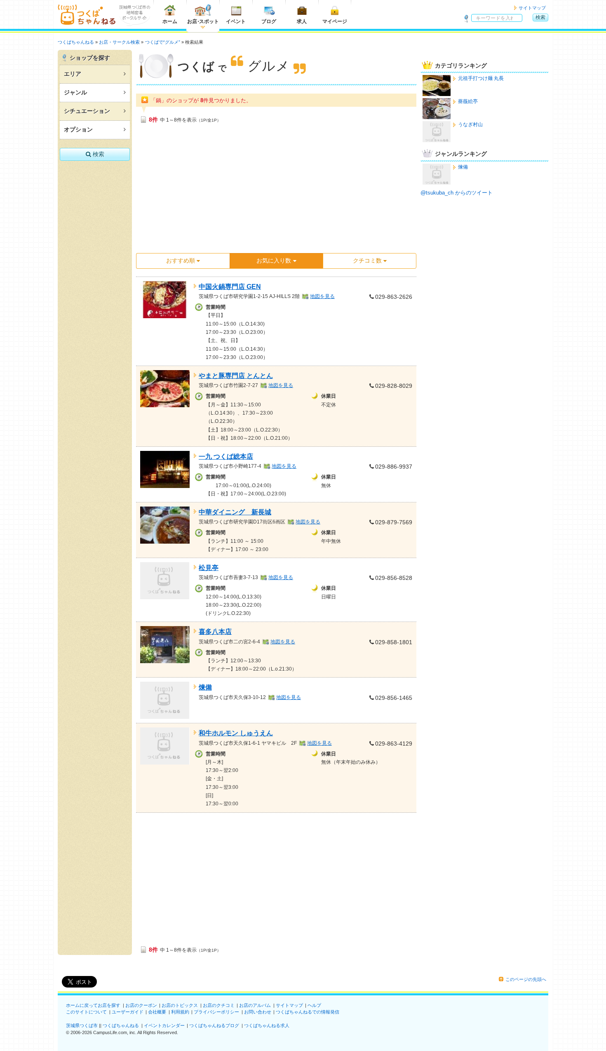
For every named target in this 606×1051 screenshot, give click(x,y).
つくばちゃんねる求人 (266, 1025)
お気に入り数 (273, 260)
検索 (540, 17)
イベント (236, 21)
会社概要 (157, 1011)
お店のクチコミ (219, 1005)
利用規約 (180, 1011)
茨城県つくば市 (82, 1025)
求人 (302, 21)
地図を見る (322, 296)
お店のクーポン (141, 1005)
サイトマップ (532, 7)
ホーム (169, 21)
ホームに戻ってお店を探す (93, 1005)
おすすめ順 (180, 260)
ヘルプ (314, 1005)
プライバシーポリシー (216, 1011)
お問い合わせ (257, 1011)
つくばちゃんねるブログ (214, 1025)
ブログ (268, 21)
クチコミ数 (367, 260)
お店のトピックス (180, 1005)
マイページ (334, 21)
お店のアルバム (255, 1005)
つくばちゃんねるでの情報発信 (307, 1011)
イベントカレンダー (164, 1025)
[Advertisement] (276, 191)
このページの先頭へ (525, 979)
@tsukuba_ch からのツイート (456, 193)
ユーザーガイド (127, 1011)
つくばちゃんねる (121, 1025)
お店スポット (203, 21)
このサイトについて (86, 1011)
